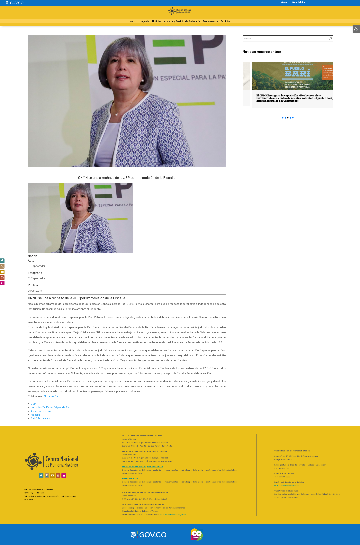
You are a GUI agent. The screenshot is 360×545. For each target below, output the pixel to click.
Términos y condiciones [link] (34, 492)
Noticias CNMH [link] (53, 396)
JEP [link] (33, 403)
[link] (356, 29)
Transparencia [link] (210, 21)
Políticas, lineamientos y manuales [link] (38, 489)
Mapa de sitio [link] (29, 499)
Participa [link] (225, 21)
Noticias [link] (156, 21)
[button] (283, 118)
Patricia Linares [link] (40, 418)
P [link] (24, 496)
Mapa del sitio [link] (298, 2)
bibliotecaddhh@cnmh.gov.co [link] (173, 514)
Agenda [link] (145, 21)
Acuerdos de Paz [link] (41, 411)
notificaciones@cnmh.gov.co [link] (286, 485)
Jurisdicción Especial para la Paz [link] (50, 407)
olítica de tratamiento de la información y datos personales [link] (50, 496)
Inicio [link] (132, 21)
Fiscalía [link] (35, 414)
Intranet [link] (284, 2)
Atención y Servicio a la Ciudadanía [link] (182, 21)
